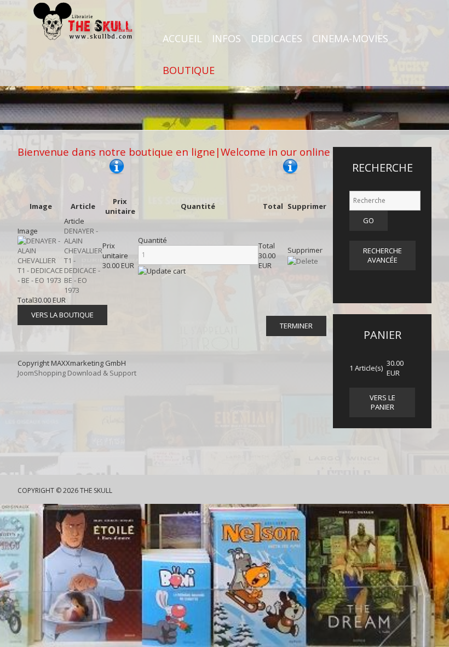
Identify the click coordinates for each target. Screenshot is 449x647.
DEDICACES (276, 38)
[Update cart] (162, 271)
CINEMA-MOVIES (350, 38)
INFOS (226, 38)
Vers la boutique (62, 315)
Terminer (296, 326)
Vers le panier (382, 402)
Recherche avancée (382, 255)
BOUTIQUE (189, 70)
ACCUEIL (182, 38)
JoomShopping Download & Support (77, 373)
